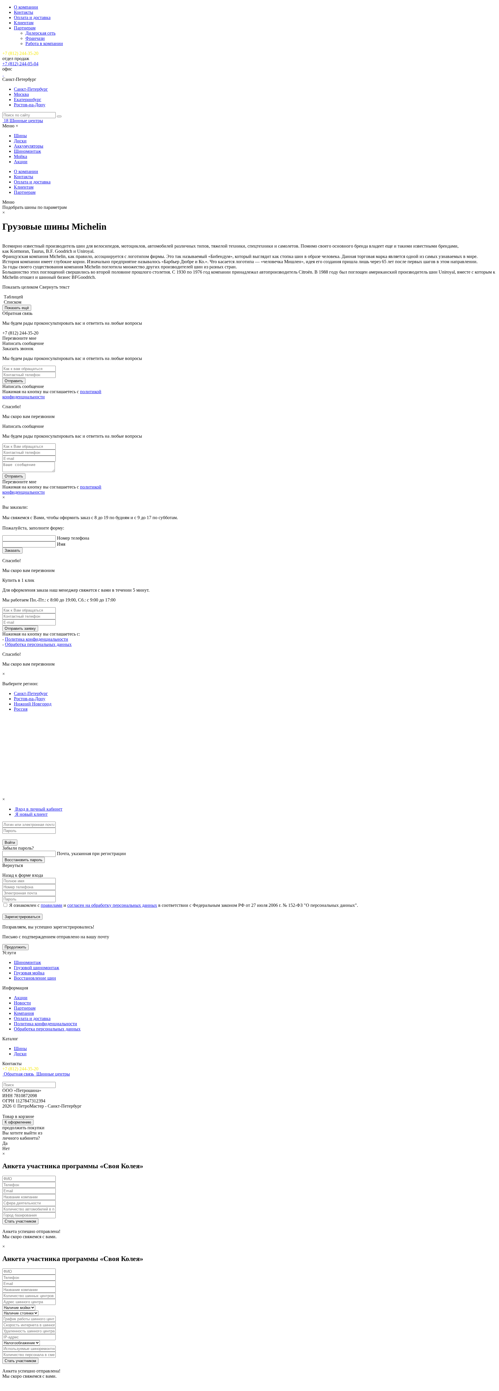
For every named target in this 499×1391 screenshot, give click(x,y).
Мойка (20, 156)
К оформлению (18, 1122)
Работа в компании (44, 43)
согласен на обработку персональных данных (112, 905)
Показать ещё (17, 308)
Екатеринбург (27, 99)
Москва (21, 94)
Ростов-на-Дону (29, 104)
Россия (20, 709)
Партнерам (25, 27)
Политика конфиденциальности (36, 639)
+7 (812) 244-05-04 (20, 63)
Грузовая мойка (29, 972)
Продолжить (15, 947)
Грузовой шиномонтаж (36, 967)
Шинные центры (26, 120)
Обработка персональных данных (38, 644)
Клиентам (23, 22)
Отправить (14, 381)
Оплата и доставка (32, 17)
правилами (51, 905)
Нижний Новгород (32, 703)
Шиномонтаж (27, 151)
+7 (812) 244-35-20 (20, 53)
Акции (20, 161)
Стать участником (20, 1221)
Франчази (35, 38)
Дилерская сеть (40, 33)
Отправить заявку (20, 628)
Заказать (12, 550)
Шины (20, 135)
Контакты (23, 12)
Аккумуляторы (28, 146)
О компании (26, 7)
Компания (24, 1013)
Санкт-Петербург (31, 89)
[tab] (38, 809)
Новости (22, 1002)
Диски (20, 140)
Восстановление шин (35, 978)
